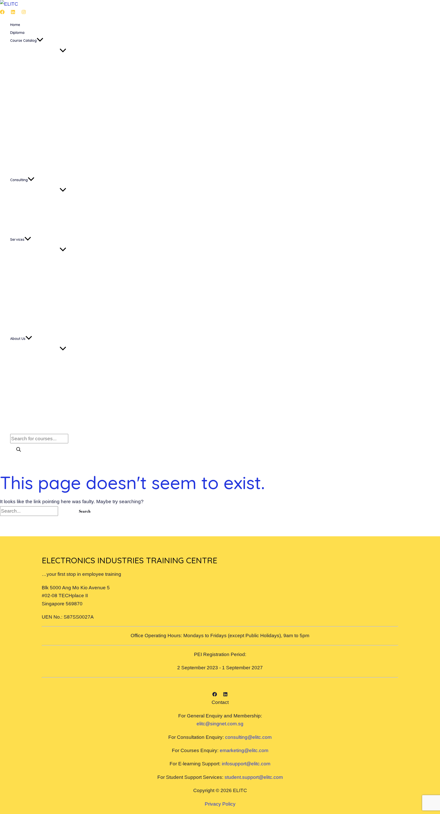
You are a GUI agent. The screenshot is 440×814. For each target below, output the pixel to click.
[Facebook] (2, 12)
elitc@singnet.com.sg (220, 723)
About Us (17, 338)
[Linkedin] (13, 12)
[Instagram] (23, 12)
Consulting (19, 180)
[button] (40, 41)
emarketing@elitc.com (244, 750)
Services (17, 239)
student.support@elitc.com (254, 777)
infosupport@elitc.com (246, 763)
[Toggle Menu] (62, 51)
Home (15, 24)
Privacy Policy (220, 804)
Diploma (17, 32)
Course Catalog (23, 40)
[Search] (18, 449)
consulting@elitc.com (248, 737)
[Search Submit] (65, 511)
